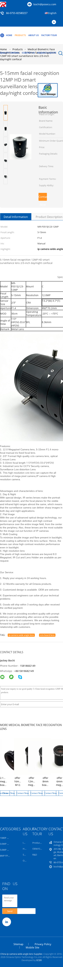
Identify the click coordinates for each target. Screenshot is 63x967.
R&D (34, 854)
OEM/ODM (38, 848)
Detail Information (16, 217)
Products (20, 35)
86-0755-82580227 (16, 13)
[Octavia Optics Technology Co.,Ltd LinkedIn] (55, 22)
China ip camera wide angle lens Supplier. (21, 953)
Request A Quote (46, 52)
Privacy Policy (43, 944)
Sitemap (18, 944)
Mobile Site (32, 947)
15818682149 (27, 665)
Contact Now (42, 198)
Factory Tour (49, 35)
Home (9, 35)
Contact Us (28, 52)
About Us (33, 35)
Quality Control (9, 52)
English (52, 13)
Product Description (49, 217)
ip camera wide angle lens (21, 635)
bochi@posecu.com (44, 4)
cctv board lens (47, 635)
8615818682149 (25, 671)
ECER (39, 960)
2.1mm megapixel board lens (6, 783)
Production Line (40, 842)
